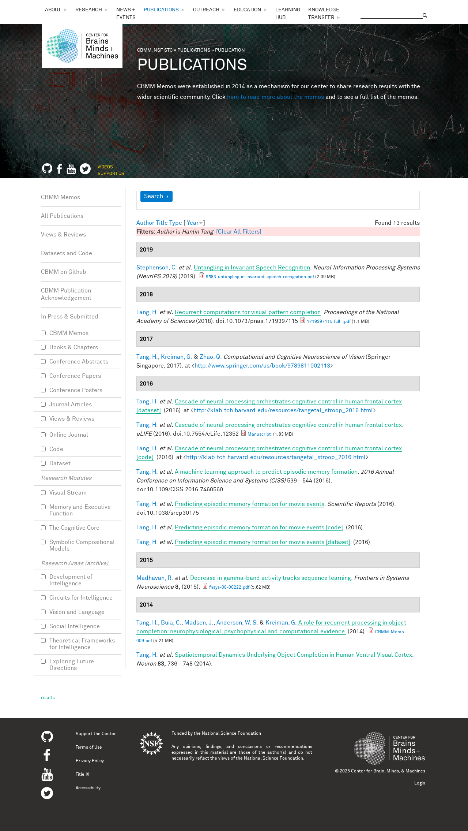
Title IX (82, 774)
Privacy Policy (90, 761)
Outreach (206, 9)
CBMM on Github (63, 272)
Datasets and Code (66, 253)
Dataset (60, 463)
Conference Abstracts (78, 362)
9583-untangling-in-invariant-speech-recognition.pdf (260, 277)
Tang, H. (147, 312)
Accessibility (88, 788)
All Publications (62, 216)
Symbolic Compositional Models (82, 545)
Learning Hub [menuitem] (288, 13)
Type (175, 223)
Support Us (111, 174)
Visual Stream (68, 493)
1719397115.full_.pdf (329, 322)
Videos (105, 167)
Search (153, 196)
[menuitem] (56, 10)
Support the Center (96, 734)
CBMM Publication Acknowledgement (66, 294)
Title (162, 223)
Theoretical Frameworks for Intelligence (82, 644)
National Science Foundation (231, 733)
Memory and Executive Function (80, 510)
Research (88, 9)
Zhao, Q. (211, 357)
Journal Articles (70, 404)
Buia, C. (171, 623)
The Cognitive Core (74, 528)
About (53, 9)
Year (193, 223)
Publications (161, 9)
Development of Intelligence (71, 580)
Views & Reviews (63, 235)
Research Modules (66, 478)
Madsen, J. (199, 623)
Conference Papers (75, 376)
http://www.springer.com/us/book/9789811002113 (262, 366)
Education (247, 9)
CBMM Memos (60, 197)
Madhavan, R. (154, 578)
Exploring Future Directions (71, 665)
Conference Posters (75, 390)
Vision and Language (77, 612)
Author (145, 223)
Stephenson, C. (156, 268)
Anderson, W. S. (237, 623)
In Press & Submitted (69, 317)
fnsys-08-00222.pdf (229, 587)
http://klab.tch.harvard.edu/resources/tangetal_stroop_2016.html (283, 410)
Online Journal (68, 435)
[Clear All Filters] (238, 232)
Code (56, 449)
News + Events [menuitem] (126, 13)
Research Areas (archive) (74, 563)
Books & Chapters (73, 347)
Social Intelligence (74, 626)
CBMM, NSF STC (155, 50)
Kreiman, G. (176, 357)
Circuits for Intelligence (81, 598)
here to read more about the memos (275, 97)
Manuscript (260, 434)
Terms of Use (89, 747)
